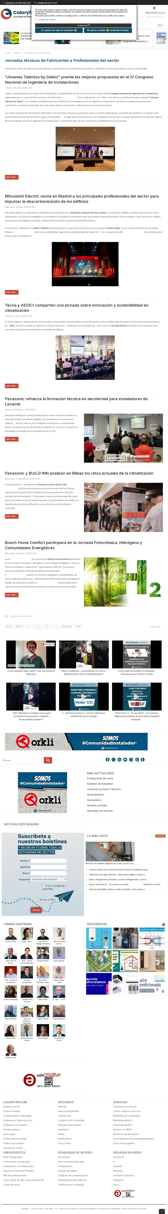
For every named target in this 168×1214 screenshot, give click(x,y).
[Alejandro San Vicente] (26, 992)
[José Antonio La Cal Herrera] (10, 973)
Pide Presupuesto (13, 1157)
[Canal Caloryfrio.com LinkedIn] (119, 760)
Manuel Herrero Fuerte (27, 1039)
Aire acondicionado (68, 1111)
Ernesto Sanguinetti (26, 981)
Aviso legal (9, 1134)
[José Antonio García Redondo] (26, 954)
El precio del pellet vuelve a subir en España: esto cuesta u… (118, 889)
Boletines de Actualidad (100, 783)
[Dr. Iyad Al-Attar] (59, 992)
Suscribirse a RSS (12, 1147)
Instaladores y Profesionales (18, 1166)
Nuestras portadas (97, 805)
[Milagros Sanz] (10, 1050)
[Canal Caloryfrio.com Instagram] (131, 760)
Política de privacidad (15, 1138)
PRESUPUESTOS (155, 12)
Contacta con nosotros (15, 1125)
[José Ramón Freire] (59, 1031)
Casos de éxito (11, 1184)
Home (7, 53)
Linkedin (117, 1166)
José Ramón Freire (59, 1039)
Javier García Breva (11, 962)
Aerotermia (64, 1157)
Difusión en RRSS (122, 1129)
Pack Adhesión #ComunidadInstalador (133, 1138)
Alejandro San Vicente (26, 1001)
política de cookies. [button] (47, 20)
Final (78, 626)
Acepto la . (53, 887)
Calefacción (64, 1115)
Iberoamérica (94, 800)
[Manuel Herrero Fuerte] (26, 1031)
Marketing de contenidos (126, 1115)
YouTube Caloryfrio (123, 1175)
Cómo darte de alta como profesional (23, 1180)
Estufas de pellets (67, 1170)
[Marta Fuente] (42, 1012)
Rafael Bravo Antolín (59, 981)
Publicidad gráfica (123, 1125)
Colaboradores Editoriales (17, 1115)
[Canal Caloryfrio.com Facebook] (107, 760)
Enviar (36, 910)
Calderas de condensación (72, 1175)
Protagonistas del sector (100, 778)
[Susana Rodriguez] (10, 992)
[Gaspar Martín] (42, 954)
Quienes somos (11, 1106)
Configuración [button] (83, 25)
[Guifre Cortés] (10, 934)
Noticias (17, 53)
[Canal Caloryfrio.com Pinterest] (137, 760)
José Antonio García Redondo (26, 962)
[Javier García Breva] (10, 954)
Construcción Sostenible (71, 1120)
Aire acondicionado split (71, 1161)
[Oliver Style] (42, 992)
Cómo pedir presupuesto (17, 1161)
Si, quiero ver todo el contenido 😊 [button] (59, 30)
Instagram (118, 1180)
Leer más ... (12, 177)
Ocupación (24, 881)
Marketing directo (122, 1120)
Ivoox (116, 1184)
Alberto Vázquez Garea (58, 943)
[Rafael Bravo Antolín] (59, 973)
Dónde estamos (11, 1129)
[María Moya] (42, 1031)
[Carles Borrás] (59, 954)
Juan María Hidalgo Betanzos (43, 943)
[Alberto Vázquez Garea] (59, 934)
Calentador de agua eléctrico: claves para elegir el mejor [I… (118, 874)
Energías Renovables (69, 1125)
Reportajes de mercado (100, 810)
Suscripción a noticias (124, 1106)
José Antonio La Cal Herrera (10, 981)
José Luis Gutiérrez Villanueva (27, 1021)
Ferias (61, 1134)
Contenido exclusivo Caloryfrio (104, 789)
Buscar (48, 760)
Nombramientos (95, 794)
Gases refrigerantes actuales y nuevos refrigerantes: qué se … (118, 879)
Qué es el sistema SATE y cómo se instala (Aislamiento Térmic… (125, 884)
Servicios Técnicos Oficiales (18, 1170)
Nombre (25, 861)
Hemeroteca (65, 1138)
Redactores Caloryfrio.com (17, 1120)
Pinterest (118, 1170)
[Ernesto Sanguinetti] (26, 973)
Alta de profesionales (14, 1175)
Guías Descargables (124, 1143)
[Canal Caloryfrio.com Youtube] (125, 760)
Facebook (118, 1157)
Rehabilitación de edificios (72, 1180)
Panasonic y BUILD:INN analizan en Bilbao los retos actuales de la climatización (79, 473)
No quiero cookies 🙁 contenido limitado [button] (108, 30)
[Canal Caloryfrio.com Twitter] (113, 760)
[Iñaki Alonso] (26, 934)
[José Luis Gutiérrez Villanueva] (26, 1012)
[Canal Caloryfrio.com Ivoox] (143, 760)
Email (26, 873)
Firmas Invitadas (11, 1111)
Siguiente (67, 626)
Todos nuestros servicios (126, 1111)
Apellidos (25, 867)
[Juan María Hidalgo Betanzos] (42, 934)
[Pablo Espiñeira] (59, 1012)
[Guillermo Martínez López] (42, 973)
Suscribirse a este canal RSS (21, 616)
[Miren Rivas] (10, 1031)
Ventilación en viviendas (71, 1184)
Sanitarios (63, 1129)
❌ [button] (134, 7)
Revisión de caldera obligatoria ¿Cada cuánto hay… (110, 863)
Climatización (65, 1166)
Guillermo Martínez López (43, 981)
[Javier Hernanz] (10, 1012)
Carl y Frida (64, 1143)
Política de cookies (13, 1143)
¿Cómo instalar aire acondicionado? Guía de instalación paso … (119, 870)
